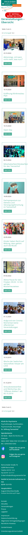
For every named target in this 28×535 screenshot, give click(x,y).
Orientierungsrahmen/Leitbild (12, 531)
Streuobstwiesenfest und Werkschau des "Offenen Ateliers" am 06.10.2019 (13, 390)
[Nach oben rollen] (24, 531)
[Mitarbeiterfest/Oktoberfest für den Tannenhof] (14, 150)
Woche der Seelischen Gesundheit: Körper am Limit (14, 363)
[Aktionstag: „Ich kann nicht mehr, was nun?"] (14, 44)
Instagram (16, 456)
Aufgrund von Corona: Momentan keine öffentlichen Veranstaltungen (13, 323)
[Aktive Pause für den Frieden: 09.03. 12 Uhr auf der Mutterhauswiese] (14, 266)
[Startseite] (11, 4)
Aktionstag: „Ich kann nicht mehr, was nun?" (13, 58)
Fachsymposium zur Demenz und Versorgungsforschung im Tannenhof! (13, 203)
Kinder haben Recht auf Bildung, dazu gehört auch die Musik (14, 243)
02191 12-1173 (6, 484)
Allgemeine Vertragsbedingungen (13, 521)
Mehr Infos (8, 63)
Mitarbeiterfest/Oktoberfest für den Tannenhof (16, 165)
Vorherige (6, 33)
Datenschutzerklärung (9, 518)
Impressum (5, 516)
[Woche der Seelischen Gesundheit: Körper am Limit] (14, 348)
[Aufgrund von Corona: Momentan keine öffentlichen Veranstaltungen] (14, 307)
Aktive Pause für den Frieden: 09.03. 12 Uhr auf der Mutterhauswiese (13, 283)
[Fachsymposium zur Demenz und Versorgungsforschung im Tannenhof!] (14, 187)
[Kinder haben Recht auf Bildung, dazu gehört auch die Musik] (14, 228)
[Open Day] (14, 116)
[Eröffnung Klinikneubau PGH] (14, 80)
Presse (3, 509)
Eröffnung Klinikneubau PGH (14, 94)
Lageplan (4, 512)
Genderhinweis (6, 527)
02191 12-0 (11, 470)
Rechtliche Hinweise (8, 523)
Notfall (3, 479)
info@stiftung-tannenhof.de (16, 475)
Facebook (15, 450)
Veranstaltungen (7, 506)
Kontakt (4, 501)
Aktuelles (4, 504)
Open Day (8, 130)
